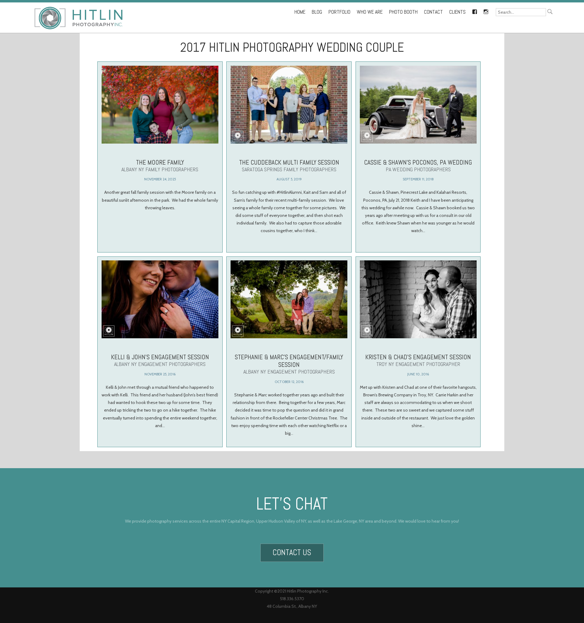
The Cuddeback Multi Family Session (289, 165)
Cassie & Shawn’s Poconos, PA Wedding (418, 165)
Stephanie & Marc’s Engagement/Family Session (289, 364)
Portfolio (339, 12)
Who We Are (370, 12)
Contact (433, 12)
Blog (317, 12)
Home (299, 12)
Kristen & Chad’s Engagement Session (418, 360)
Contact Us (292, 552)
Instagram (485, 10)
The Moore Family (159, 165)
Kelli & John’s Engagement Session (160, 360)
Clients (457, 12)
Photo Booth (403, 12)
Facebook (474, 10)
